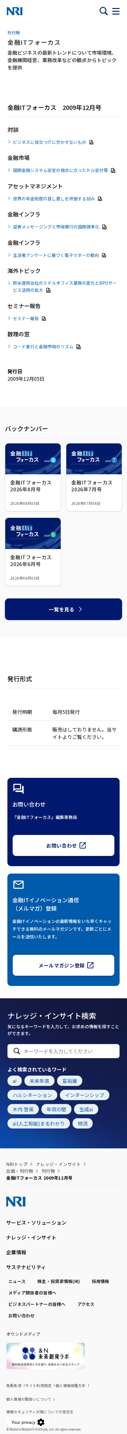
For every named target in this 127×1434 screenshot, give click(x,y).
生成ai (86, 1109)
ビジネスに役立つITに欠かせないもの (49, 142)
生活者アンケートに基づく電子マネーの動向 (56, 255)
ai (15, 1080)
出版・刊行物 (19, 1171)
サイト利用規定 (38, 1385)
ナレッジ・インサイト (58, 1164)
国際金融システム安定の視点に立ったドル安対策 (60, 170)
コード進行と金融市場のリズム (43, 346)
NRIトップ (16, 1164)
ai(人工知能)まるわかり (39, 1123)
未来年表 (39, 1080)
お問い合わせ (61, 845)
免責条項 (13, 1385)
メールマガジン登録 (62, 965)
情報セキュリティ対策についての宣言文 (40, 1411)
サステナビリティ (26, 1267)
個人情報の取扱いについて (28, 1399)
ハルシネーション (32, 1095)
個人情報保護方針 (70, 1385)
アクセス (86, 1304)
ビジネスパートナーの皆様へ (37, 1304)
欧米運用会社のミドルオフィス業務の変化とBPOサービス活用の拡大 (65, 286)
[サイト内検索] (104, 11)
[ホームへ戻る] (15, 11)
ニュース (17, 1281)
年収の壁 (56, 1109)
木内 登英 (23, 1109)
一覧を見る (61, 609)
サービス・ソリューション (36, 1222)
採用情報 (100, 1281)
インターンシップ (84, 1095)
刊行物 (48, 1171)
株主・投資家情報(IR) (58, 1281)
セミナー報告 (26, 318)
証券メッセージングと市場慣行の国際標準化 (56, 227)
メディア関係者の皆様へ (32, 1292)
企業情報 (16, 1252)
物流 (83, 1123)
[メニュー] (116, 11)
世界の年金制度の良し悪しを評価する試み (54, 198)
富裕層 (69, 1080)
